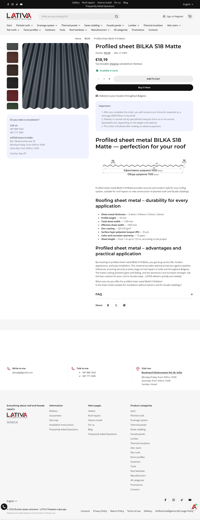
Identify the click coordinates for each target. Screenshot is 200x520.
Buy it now (144, 87)
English (186, 4)
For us (117, 2)
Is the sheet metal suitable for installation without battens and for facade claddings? (138, 284)
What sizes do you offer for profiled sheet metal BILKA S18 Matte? (129, 281)
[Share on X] (116, 305)
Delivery (148, 511)
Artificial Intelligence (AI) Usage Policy (174, 511)
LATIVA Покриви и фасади (53, 509)
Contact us (12, 421)
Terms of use (134, 511)
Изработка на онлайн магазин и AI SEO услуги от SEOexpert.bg (31, 513)
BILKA (87, 38)
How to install (105, 2)
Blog (125, 2)
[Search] (116, 16)
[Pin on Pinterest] (124, 305)
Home (78, 38)
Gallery (75, 2)
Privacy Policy (100, 511)
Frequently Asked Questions (100, 6)
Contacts (85, 511)
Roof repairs (88, 2)
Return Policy (117, 511)
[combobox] (79, 16)
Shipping (114, 63)
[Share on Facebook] (108, 305)
